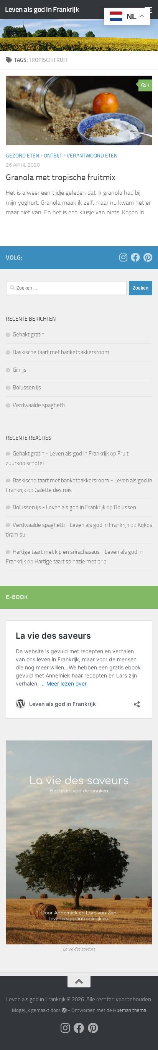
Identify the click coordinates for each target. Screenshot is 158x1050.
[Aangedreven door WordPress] (63, 1010)
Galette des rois (53, 490)
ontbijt (53, 155)
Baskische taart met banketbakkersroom (61, 352)
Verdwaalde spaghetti (39, 405)
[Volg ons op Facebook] (135, 257)
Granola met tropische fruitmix (60, 177)
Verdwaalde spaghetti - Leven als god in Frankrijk (71, 525)
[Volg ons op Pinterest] (147, 257)
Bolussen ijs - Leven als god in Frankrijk (59, 507)
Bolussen (125, 507)
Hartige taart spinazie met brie (71, 561)
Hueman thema (129, 1010)
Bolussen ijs (27, 387)
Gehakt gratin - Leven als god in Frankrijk (61, 453)
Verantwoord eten (92, 155)
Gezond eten (22, 155)
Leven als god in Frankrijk (42, 9)
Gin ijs (19, 369)
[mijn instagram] (123, 257)
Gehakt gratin (28, 334)
